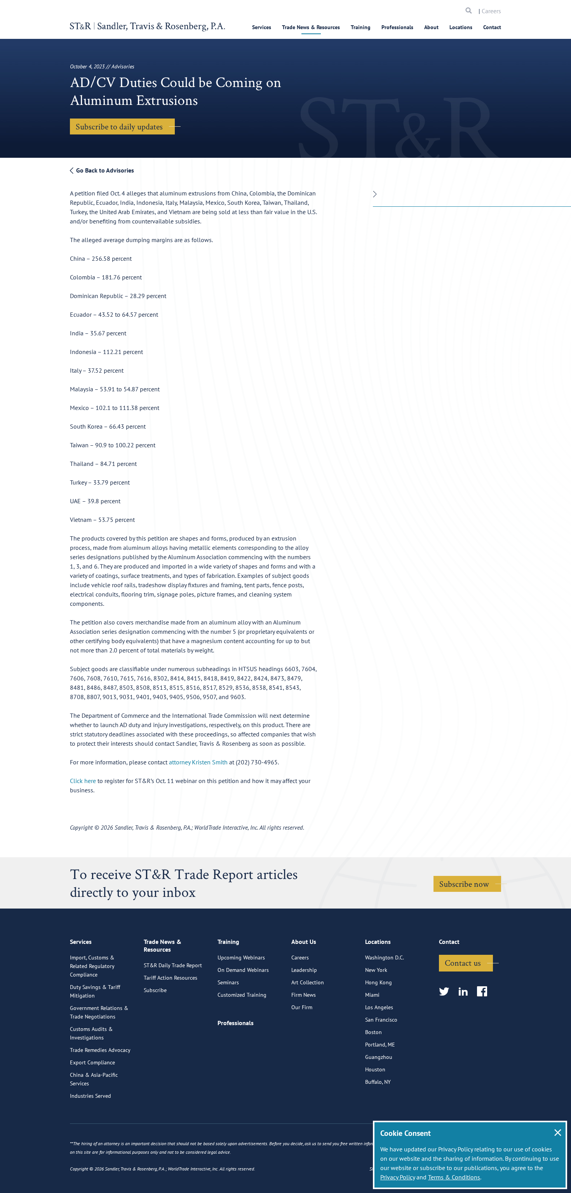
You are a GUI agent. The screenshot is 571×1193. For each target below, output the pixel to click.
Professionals (397, 27)
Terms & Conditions (454, 1177)
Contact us (463, 962)
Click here (83, 781)
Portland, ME (380, 1044)
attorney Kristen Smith (198, 762)
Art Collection (307, 982)
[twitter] (446, 991)
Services (261, 27)
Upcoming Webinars (241, 957)
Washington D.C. (384, 957)
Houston (375, 1069)
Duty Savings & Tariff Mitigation (95, 991)
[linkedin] (465, 991)
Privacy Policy (397, 1177)
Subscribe (155, 990)
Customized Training (242, 994)
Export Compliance (92, 1062)
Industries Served (90, 1095)
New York (376, 969)
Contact (492, 27)
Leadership (304, 969)
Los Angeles (379, 1007)
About (431, 27)
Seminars (228, 982)
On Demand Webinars (243, 969)
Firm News (303, 994)
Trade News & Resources (311, 27)
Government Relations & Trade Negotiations (99, 1012)
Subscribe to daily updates (119, 126)
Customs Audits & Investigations (91, 1033)
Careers (491, 11)
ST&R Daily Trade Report (173, 965)
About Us (303, 941)
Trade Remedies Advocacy (100, 1049)
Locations (460, 27)
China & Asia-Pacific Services (94, 1079)
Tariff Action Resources (170, 977)
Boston (373, 1032)
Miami (372, 994)
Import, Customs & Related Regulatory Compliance (92, 966)
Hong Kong (378, 982)
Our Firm (301, 1007)
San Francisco (381, 1019)
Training (361, 27)
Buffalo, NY (378, 1081)
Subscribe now (464, 883)
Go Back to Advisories (104, 170)
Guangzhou (378, 1056)
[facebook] (484, 991)
